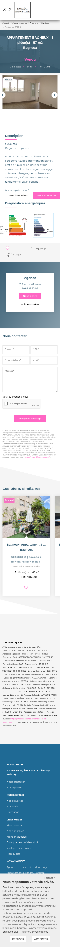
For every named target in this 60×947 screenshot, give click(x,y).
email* (36, 360)
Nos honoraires (18, 195)
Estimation (13, 812)
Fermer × (49, 877)
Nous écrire (30, 296)
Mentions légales (16, 836)
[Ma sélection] (9, 10)
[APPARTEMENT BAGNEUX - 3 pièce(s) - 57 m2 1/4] (30, 92)
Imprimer (40, 248)
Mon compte (14, 825)
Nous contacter (16, 781)
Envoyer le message (30, 418)
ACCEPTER (41, 939)
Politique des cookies (19, 848)
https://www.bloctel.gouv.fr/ (37, 457)
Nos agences (14, 787)
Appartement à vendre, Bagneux (26, 872)
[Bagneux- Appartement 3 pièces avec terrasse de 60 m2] (26, 517)
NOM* (36, 349)
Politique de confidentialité (22, 842)
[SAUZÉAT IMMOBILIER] (22, 10)
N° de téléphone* (13, 360)
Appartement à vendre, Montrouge (27, 867)
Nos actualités (15, 800)
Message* (9, 371)
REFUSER (18, 939)
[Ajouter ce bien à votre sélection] (7, 248)
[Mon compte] (4, 10)
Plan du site (13, 853)
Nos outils (12, 806)
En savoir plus (10, 931)
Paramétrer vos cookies (34, 931)
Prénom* (9, 349)
